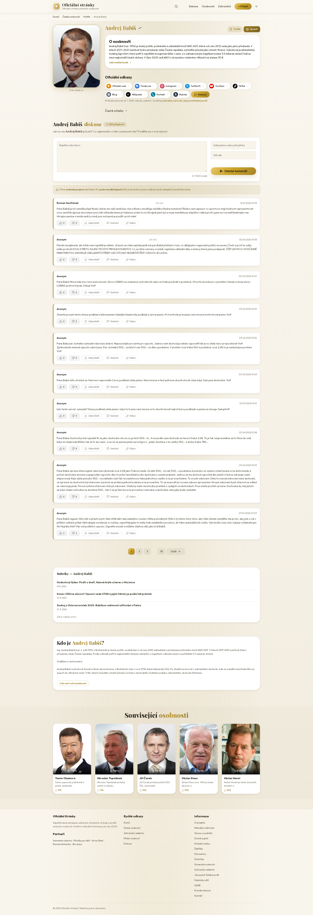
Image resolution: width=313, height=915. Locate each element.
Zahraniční (224, 6)
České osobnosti (71, 16)
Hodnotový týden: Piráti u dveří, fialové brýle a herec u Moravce (96, 582)
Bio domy (77, 844)
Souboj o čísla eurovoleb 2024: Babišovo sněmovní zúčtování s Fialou (99, 605)
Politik (87, 16)
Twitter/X (196, 85)
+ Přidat (243, 6)
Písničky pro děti (82, 840)
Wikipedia (137, 94)
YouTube (219, 85)
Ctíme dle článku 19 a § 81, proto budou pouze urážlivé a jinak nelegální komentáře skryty (126, 189)
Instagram (171, 85)
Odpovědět (93, 223)
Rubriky (183, 94)
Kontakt (161, 94)
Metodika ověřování (204, 828)
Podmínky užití (201, 880)
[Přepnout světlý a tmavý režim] (256, 6)
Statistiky (199, 859)
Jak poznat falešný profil (206, 875)
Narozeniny (200, 854)
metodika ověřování (173, 100)
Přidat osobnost (132, 838)
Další (173, 551)
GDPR (197, 885)
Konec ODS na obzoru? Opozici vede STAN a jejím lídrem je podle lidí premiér (104, 594)
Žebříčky (198, 848)
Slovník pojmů (201, 838)
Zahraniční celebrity (134, 833)
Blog (114, 94)
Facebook (146, 85)
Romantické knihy (62, 844)
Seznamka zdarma (62, 840)
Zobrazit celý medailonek (73, 683)
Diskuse (193, 6)
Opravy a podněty (203, 833)
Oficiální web (119, 85)
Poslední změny (202, 843)
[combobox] (179, 6)
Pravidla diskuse (202, 890)
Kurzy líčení (97, 840)
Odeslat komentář (235, 171)
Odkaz (132, 223)
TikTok (242, 85)
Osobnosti (208, 6)
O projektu (199, 822)
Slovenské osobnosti (204, 864)
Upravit (254, 29)
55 (161, 551)
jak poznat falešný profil (195, 100)
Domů (56, 16)
